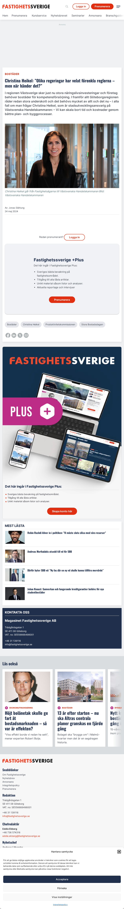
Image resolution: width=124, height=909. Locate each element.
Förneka (62, 888)
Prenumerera (19, 15)
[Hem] (26, 6)
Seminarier (78, 15)
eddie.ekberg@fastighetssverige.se (21, 836)
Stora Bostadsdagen (92, 324)
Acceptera (62, 879)
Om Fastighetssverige (14, 774)
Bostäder (12, 74)
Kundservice (39, 15)
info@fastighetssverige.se (18, 644)
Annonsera (95, 15)
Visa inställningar (62, 897)
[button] (119, 851)
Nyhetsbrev (8, 778)
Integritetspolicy (60, 904)
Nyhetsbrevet (59, 15)
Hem (5, 15)
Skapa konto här (62, 511)
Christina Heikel (31, 324)
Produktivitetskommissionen (60, 324)
